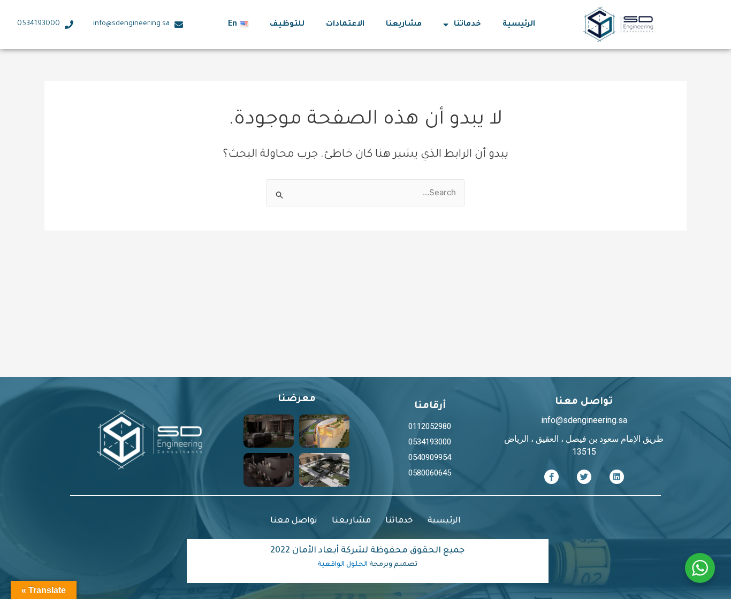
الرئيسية (518, 24)
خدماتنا (467, 24)
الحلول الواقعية (342, 565)
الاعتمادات (345, 24)
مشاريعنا (404, 24)
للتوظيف (287, 24)
